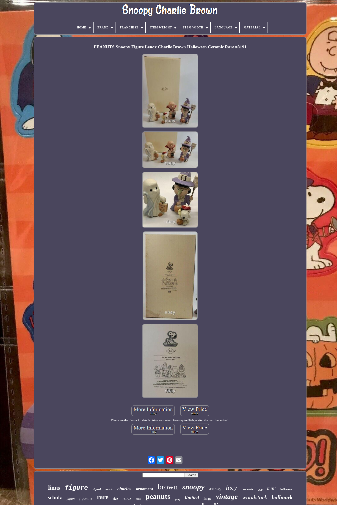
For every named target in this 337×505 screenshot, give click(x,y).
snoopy (193, 487)
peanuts (158, 496)
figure (76, 487)
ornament (144, 488)
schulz (55, 497)
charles (124, 488)
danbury (215, 489)
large (207, 498)
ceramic (248, 489)
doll (260, 489)
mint (271, 488)
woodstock (254, 497)
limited (192, 497)
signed (97, 489)
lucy (231, 487)
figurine (85, 498)
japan (70, 498)
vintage (227, 496)
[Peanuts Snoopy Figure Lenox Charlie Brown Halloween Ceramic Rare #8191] (170, 91)
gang (177, 499)
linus (54, 487)
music (109, 489)
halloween (286, 489)
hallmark (282, 497)
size (115, 498)
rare (102, 497)
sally (138, 498)
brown (168, 487)
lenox (126, 498)
